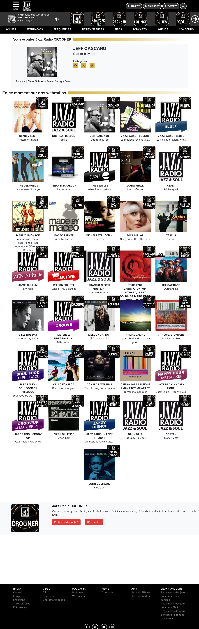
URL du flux (94, 522)
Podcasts (140, 29)
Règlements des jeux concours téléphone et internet (173, 614)
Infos (118, 29)
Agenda (162, 29)
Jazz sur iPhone (140, 592)
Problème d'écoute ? (66, 522)
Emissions (19, 599)
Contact (18, 592)
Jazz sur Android (141, 596)
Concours (186, 29)
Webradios (35, 29)
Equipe (17, 596)
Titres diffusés (93, 29)
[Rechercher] (183, 6)
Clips (46, 592)
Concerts (48, 596)
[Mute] (56, 19)
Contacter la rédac (54, 599)
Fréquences (62, 29)
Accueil (11, 29)
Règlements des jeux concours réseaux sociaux (173, 596)
